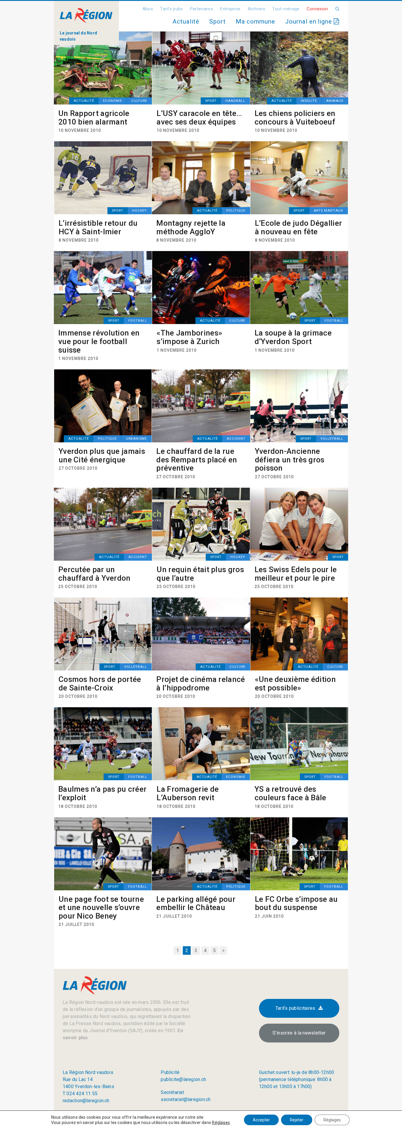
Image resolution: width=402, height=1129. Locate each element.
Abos (147, 8)
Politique (235, 210)
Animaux (334, 101)
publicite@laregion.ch (183, 1079)
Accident (236, 439)
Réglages (221, 1122)
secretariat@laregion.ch (185, 1099)
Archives (256, 8)
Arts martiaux (328, 210)
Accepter (261, 1120)
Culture (139, 101)
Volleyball (331, 439)
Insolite (309, 101)
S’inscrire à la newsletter (299, 1033)
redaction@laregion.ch (86, 1100)
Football (137, 321)
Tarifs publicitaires (295, 1008)
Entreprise (230, 8)
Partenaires (201, 8)
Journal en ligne (309, 21)
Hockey (139, 210)
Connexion (317, 8)
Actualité (185, 21)
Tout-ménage (285, 8)
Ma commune (255, 21)
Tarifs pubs (171, 8)
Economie (112, 101)
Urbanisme (136, 439)
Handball (235, 101)
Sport (217, 21)
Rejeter (296, 1120)
